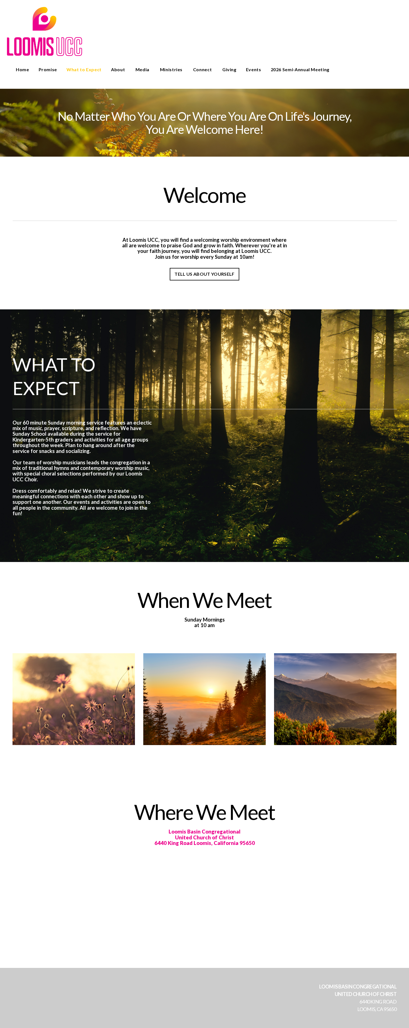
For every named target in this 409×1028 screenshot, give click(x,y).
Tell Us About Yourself (204, 274)
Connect (203, 69)
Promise (48, 69)
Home (22, 69)
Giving (229, 69)
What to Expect (84, 69)
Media (143, 69)
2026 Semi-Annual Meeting (300, 69)
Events (253, 69)
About (118, 69)
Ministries (172, 69)
